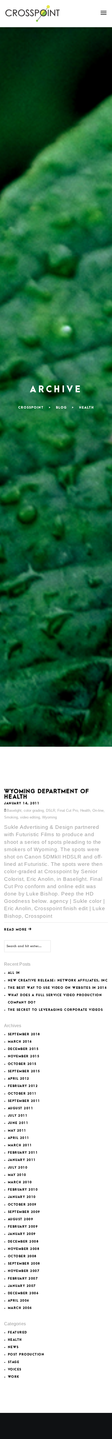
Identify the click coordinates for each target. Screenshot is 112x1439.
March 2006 (20, 1308)
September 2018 (24, 1034)
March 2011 (20, 1145)
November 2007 (24, 1271)
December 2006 (23, 1293)
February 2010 (23, 1189)
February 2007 (23, 1278)
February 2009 (23, 1226)
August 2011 (20, 1108)
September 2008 (24, 1263)
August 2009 (20, 1219)
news (13, 1347)
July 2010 (18, 1167)
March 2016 (20, 1041)
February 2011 (23, 1152)
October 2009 (22, 1204)
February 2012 (23, 1086)
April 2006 (18, 1300)
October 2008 (22, 1256)
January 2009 (22, 1234)
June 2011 (18, 1123)
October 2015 (22, 1064)
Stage (14, 1362)
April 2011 (18, 1138)
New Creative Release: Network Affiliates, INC (58, 980)
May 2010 (17, 1175)
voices (14, 1369)
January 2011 (22, 1160)
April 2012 (18, 1078)
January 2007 (22, 1286)
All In (14, 973)
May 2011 (17, 1130)
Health (15, 1340)
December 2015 (23, 1049)
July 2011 (18, 1115)
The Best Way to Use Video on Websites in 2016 (57, 988)
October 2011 (22, 1093)
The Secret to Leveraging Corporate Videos (55, 1010)
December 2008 (23, 1241)
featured (17, 1332)
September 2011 (24, 1101)
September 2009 (24, 1212)
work (13, 1377)
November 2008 (24, 1249)
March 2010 (20, 1182)
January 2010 (22, 1197)
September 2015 (24, 1071)
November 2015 (24, 1056)
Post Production (26, 1354)
